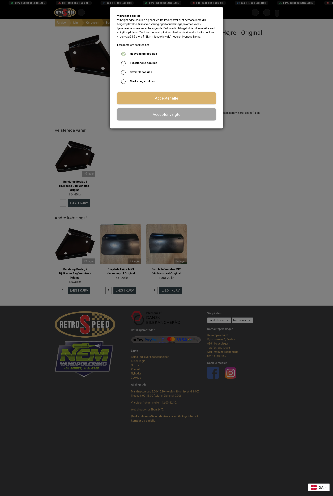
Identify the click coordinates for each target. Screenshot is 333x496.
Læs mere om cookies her (133, 45)
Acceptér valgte (166, 114)
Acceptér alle (166, 98)
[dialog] (166, 248)
